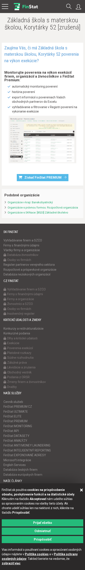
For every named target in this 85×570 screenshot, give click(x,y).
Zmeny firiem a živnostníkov (26, 382)
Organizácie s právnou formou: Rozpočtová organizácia (43, 207)
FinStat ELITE (12, 416)
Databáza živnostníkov (22, 255)
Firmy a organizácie (20, 299)
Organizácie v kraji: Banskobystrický (30, 202)
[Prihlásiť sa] (79, 6)
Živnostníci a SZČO (20, 304)
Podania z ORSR (18, 377)
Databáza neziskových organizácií (26, 274)
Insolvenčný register (21, 313)
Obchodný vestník (19, 372)
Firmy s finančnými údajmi (21, 245)
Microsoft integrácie (17, 460)
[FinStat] (26, 9)
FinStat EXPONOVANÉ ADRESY (24, 455)
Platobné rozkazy (19, 353)
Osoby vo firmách (19, 260)
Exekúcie (13, 343)
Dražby (12, 387)
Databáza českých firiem (20, 469)
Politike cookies (37, 554)
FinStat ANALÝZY (15, 440)
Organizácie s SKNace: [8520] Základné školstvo (38, 212)
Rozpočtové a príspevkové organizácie (29, 269)
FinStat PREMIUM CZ (17, 406)
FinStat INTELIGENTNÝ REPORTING (27, 450)
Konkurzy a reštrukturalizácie (23, 328)
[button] (68, 7)
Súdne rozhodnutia (20, 357)
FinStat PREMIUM (15, 421)
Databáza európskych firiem (22, 474)
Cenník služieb (13, 402)
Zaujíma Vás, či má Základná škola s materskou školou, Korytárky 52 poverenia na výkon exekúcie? (41, 54)
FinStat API (11, 431)
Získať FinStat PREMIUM (42, 177)
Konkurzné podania (16, 333)
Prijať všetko (42, 523)
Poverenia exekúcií (20, 348)
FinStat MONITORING (17, 426)
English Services (14, 465)
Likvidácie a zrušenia (21, 367)
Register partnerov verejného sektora (29, 264)
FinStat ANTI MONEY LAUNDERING (26, 445)
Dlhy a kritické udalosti (22, 338)
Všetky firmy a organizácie (21, 250)
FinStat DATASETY (16, 436)
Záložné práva (17, 362)
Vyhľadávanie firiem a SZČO (22, 240)
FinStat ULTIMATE (15, 411)
